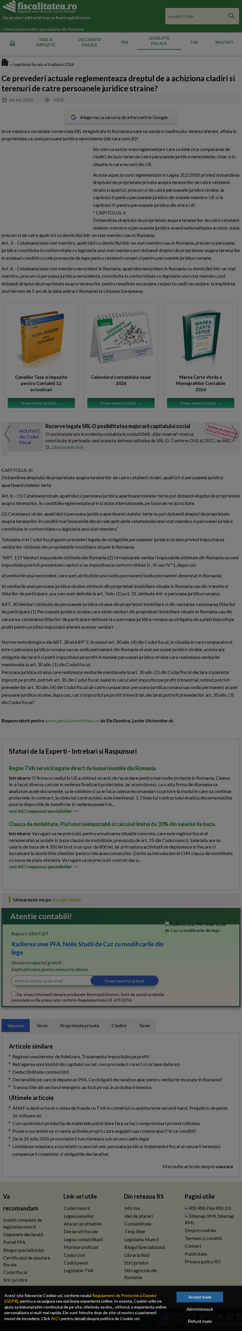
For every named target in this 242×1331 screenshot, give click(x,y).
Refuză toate (200, 1321)
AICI (55, 1318)
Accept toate (200, 1297)
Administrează (200, 1309)
